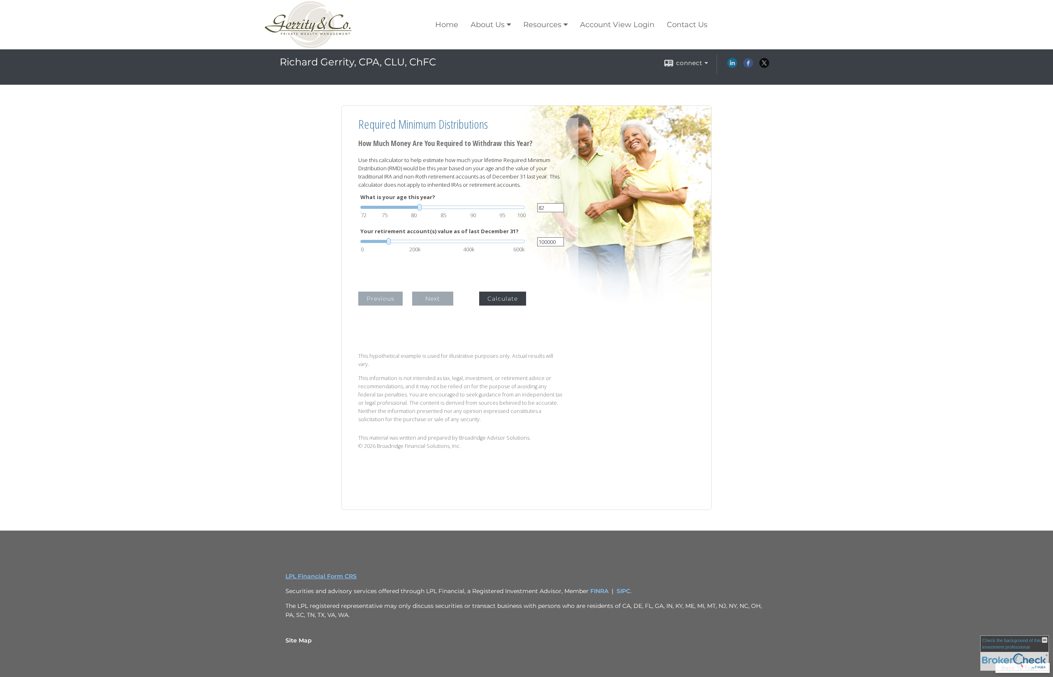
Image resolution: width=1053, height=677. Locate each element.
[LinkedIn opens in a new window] (732, 66)
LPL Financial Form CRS (321, 576)
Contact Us (687, 24)
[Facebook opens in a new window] (748, 66)
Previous (380, 298)
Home (446, 24)
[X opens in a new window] (764, 66)
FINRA (599, 591)
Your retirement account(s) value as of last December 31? (439, 231)
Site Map (298, 640)
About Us (488, 24)
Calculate (502, 298)
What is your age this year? (397, 197)
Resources (542, 24)
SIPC (623, 591)
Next (432, 298)
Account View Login (617, 24)
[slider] (442, 207)
